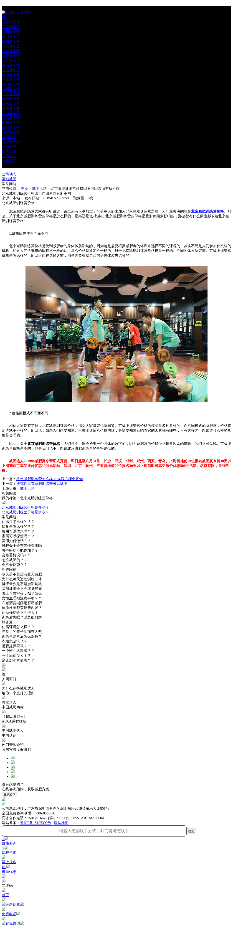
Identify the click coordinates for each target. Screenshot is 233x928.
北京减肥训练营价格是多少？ (25, 512)
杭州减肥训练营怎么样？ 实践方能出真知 (49, 479)
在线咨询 (9, 794)
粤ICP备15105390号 (35, 823)
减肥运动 (39, 188)
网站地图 (61, 823)
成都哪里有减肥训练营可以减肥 (41, 484)
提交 (191, 831)
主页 (24, 188)
